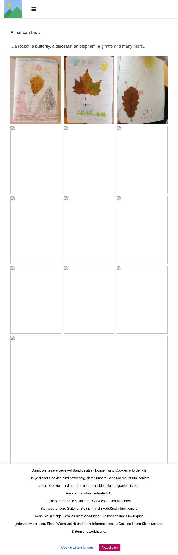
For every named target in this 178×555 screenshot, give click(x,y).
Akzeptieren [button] (110, 547)
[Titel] (13, 9)
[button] (33, 9)
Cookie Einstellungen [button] (77, 547)
